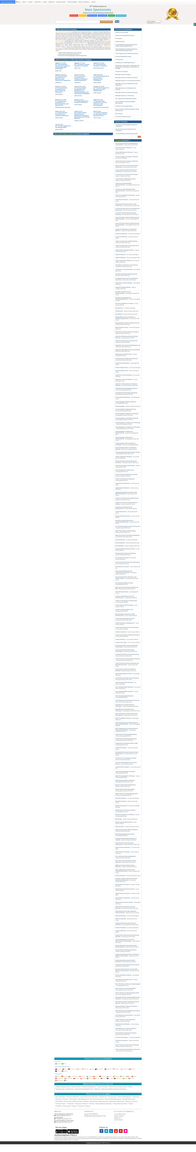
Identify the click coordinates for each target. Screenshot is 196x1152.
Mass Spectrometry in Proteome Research (126, 92)
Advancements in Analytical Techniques (126, 174)
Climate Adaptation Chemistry (123, 456)
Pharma (92, 1103)
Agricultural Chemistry (121, 199)
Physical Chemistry (120, 915)
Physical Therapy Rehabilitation (84, 1089)
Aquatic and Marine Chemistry (123, 260)
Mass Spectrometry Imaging (123, 74)
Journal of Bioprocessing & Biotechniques (126, 133)
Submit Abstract (73, 15)
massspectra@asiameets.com (63, 1115)
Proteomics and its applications (123, 106)
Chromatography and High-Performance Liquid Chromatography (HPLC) (126, 45)
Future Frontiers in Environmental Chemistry (127, 658)
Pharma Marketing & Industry (104, 1103)
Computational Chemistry (122, 483)
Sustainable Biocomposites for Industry (126, 1033)
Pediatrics (85, 1103)
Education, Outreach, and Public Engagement (127, 535)
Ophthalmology (60, 1089)
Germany (103, 1076)
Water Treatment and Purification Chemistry (127, 1049)
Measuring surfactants (121, 805)
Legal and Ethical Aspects (122, 767)
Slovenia (111, 1078)
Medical (86, 1101)
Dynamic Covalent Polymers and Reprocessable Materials (124, 521)
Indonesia (86, 1069)
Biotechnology (113, 1096)
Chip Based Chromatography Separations (126, 388)
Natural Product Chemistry (122, 847)
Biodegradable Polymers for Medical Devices (127, 323)
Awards (93, 2)
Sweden (132, 1078)
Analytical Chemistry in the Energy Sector (127, 245)
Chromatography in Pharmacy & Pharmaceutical (124, 432)
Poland (83, 1078)
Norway (77, 1078)
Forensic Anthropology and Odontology (126, 600)
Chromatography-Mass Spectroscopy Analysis (127, 452)
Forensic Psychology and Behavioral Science (127, 635)
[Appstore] (118, 21)
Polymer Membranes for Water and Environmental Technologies (124, 940)
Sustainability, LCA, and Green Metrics (125, 1028)
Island (134, 1076)
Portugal (90, 1078)
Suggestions (117, 1118)
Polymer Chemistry (120, 927)
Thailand (65, 1071)
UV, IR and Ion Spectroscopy (123, 116)
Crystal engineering (120, 511)
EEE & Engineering (84, 1099)
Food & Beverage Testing (121, 591)
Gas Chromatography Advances (123, 673)
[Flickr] (125, 1131)
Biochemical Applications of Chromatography (123, 292)
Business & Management (124, 1096)
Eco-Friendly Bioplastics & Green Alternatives (127, 526)
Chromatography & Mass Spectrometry (125, 409)
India (79, 1069)
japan (92, 1069)
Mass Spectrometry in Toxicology (124, 95)
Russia (104, 1078)
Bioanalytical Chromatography (123, 283)
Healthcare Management (89, 1086)
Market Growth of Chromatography (124, 789)
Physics (131, 1103)
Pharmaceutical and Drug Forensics (125, 889)
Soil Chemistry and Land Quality (124, 1015)
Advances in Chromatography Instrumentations (123, 184)
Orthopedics (70, 1103)
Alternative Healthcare (73, 1096)
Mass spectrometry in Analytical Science (126, 77)
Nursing (128, 1101)
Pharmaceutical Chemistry (122, 898)
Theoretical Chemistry (121, 1037)
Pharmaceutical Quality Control (124, 902)
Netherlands (69, 1078)
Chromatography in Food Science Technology (127, 422)
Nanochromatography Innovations (124, 834)
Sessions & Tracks (92, 15)
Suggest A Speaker (119, 1116)
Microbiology (93, 1101)
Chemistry (59, 1099)
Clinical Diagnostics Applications (124, 470)
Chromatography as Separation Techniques (127, 413)
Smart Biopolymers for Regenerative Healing (127, 1010)
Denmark (83, 1076)
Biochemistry (119, 308)
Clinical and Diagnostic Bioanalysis (125, 465)
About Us (24, 2)
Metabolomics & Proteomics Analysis (125, 810)
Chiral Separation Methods (122, 397)
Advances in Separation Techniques (125, 195)
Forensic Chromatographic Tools (124, 609)
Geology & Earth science (129, 1099)
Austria (58, 1076)
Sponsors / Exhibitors (84, 2)
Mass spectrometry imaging (63, 32)
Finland (90, 1076)
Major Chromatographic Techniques (125, 776)
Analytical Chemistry (121, 233)
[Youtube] (116, 1131)
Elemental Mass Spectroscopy (123, 56)
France (96, 1076)
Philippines (109, 1069)
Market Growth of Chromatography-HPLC (126, 793)
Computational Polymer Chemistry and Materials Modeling (126, 493)
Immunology (67, 1101)
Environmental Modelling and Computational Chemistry (123, 571)
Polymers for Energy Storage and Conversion (127, 964)
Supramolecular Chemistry (122, 1024)
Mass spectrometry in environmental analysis (127, 80)
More (139, 136)
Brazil (64, 1063)
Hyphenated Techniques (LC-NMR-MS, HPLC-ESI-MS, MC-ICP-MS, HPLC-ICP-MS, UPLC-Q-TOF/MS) (127, 67)
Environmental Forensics (122, 566)
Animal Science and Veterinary (89, 1096)
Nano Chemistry (119, 826)
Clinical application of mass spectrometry (126, 53)
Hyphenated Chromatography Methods (126, 734)
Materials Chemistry (121, 798)
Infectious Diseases (102, 1086)
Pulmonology (67, 1106)
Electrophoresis (119, 545)
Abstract (45, 2)
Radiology (97, 1089)
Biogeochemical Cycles (121, 327)
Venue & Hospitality (72, 2)
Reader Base (111, 15)
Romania (133, 1069)
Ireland (123, 1076)
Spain (125, 1078)
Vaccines (87, 1106)
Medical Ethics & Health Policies (118, 1086)
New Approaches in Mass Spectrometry (126, 98)
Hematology (59, 1101)
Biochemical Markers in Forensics (124, 303)
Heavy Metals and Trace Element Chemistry (127, 700)
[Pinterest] (121, 1131)
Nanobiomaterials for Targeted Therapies (126, 829)
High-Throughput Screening (123, 718)
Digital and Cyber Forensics (122, 516)
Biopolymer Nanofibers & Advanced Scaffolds (127, 349)
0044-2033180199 (93, 1114)
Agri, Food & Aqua (60, 1096)
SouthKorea (125, 1069)
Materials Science (78, 1101)
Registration (51, 2)
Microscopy (118, 819)
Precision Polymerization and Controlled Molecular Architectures (126, 969)
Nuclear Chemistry (120, 875)
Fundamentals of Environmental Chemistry (127, 654)
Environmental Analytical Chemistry (125, 553)
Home (18, 2)
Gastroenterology (76, 1086)
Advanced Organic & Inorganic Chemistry (126, 156)
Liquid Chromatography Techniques (125, 771)
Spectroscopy (119, 113)
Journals (30, 2)
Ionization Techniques (121, 71)
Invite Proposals (118, 1119)
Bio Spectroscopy (120, 41)
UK (66, 1080)
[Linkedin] (111, 1131)
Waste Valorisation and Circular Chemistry (127, 1045)
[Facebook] (101, 1131)
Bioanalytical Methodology (123, 287)
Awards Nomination (121, 15)
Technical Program (60, 2)
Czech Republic (74, 1076)
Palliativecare (70, 1089)
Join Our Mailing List (120, 1114)
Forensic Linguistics (120, 632)
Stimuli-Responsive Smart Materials (125, 1019)
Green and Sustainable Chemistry (124, 682)
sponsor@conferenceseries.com (64, 1122)
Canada (59, 1063)
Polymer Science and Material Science (125, 950)
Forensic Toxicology (121, 642)
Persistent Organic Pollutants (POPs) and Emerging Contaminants (126, 879)
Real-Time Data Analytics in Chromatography (127, 984)
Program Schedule (102, 15)
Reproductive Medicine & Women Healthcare (114, 1089)
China (65, 1069)
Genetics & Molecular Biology (113, 1099)
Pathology (78, 1103)
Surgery (74, 1106)
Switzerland (60, 1080)
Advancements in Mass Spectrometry (125, 179)
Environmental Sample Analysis (124, 583)
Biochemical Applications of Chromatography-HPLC (123, 298)
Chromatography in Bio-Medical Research (126, 418)
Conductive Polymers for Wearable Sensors (126, 498)
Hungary (117, 1076)
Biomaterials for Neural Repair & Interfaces (127, 332)
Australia (59, 1069)
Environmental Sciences (97, 1099)
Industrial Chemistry (121, 747)
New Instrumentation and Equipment (125, 856)
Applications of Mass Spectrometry (124, 35)
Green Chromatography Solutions (124, 696)
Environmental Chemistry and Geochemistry (127, 562)
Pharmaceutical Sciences (121, 1103)
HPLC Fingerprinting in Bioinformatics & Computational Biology (126, 723)
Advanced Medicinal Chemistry (124, 152)
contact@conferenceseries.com (63, 1118)
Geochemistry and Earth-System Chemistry (127, 678)
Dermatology (73, 1099)
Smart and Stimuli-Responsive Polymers (126, 1006)
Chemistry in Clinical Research (123, 375)
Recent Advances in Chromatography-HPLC (127, 993)
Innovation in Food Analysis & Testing (125, 758)
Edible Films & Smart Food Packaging (125, 530)
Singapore (117, 1069)
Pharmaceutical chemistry (122, 893)
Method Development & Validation (124, 814)
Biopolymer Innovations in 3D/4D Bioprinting (127, 345)
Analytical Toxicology (121, 32)
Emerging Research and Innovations (125, 549)
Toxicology (81, 1106)
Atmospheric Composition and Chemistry (126, 265)
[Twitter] (106, 1131)
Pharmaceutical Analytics (122, 884)
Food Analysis (119, 59)
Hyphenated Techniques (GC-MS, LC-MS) (126, 743)
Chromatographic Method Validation (125, 401)
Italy (129, 1076)
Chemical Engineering (121, 367)
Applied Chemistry (120, 254)
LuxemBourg (60, 1078)
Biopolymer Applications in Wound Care (126, 340)
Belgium (65, 1076)
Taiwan (59, 1071)
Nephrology (112, 1101)
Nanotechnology (103, 1101)
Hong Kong (72, 1069)
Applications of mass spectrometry (124, 250)
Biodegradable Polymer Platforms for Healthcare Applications (125, 317)
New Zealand (100, 1069)
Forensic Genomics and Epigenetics (125, 623)
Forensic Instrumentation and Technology (127, 627)
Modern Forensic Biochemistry (123, 822)
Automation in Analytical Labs (123, 269)
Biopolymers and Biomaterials (123, 354)
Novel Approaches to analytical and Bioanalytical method (125, 870)
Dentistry (66, 1099)
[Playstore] (116, 21)
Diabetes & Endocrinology (63, 1086)
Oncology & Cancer (61, 1103)
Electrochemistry (120, 539)
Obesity (131, 1086)
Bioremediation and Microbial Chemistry (126, 358)
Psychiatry (59, 1106)
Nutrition (135, 1101)
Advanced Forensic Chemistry (123, 147)
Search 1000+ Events (106, 21)
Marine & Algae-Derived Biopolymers (125, 785)
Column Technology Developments (125, 479)
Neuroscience (121, 1101)
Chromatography (120, 406)
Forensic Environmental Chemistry (125, 618)
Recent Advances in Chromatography (125, 988)
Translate (158, 23)
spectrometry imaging (89, 39)
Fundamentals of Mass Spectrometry (125, 62)
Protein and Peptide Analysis (123, 975)
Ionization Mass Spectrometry (80, 43)
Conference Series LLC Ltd (93, 1142)
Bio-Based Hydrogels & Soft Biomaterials (126, 274)
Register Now (83, 15)
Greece (110, 1076)
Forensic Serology (120, 639)
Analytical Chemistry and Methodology (126, 241)
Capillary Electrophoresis (122, 363)
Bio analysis (118, 38)
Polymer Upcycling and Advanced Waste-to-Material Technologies (127, 955)
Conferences (37, 2)
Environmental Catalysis (122, 557)
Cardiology (136, 1096)
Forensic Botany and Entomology (124, 605)
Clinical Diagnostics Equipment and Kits (126, 474)
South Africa (119, 1078)
